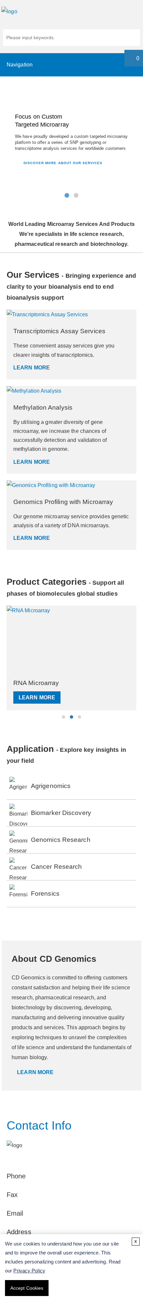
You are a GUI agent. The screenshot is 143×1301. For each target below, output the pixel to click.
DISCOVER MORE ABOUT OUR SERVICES (62, 163)
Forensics (45, 893)
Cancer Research (56, 866)
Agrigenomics (51, 785)
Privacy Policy (29, 1270)
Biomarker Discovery (61, 812)
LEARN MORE (31, 367)
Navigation (20, 64)
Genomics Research (60, 839)
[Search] (132, 38)
